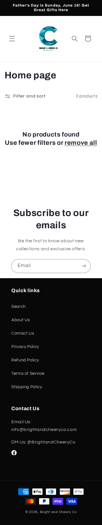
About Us (20, 320)
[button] (11, 38)
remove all (81, 142)
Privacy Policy (25, 347)
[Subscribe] (83, 266)
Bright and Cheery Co (58, 512)
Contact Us (22, 333)
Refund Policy (25, 360)
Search (18, 306)
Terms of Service (27, 373)
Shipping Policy (26, 387)
